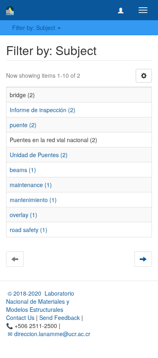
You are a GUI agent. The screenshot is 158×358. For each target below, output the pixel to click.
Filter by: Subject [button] (34, 27)
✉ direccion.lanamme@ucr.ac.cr (48, 334)
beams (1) (23, 170)
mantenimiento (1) (33, 200)
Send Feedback (59, 317)
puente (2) (23, 125)
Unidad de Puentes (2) (39, 155)
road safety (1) (28, 230)
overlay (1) (23, 215)
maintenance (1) (31, 185)
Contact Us (20, 317)
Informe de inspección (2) (42, 110)
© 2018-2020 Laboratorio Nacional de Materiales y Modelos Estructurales (40, 301)
